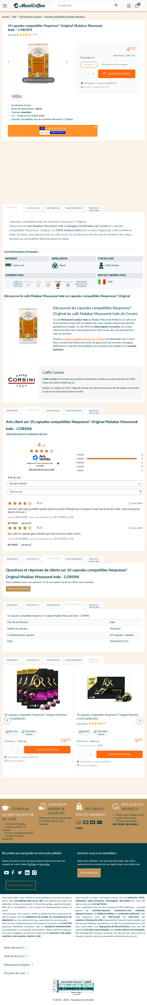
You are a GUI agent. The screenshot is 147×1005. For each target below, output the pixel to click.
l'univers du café (18, 814)
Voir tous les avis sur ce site (41, 469)
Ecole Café (66, 923)
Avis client (33, 208)
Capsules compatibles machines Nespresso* (64, 17)
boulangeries (112, 901)
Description (12, 208)
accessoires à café (122, 910)
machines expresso (101, 910)
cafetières (139, 910)
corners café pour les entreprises (129, 930)
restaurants (80, 901)
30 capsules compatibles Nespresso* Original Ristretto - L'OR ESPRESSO (108, 716)
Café (14, 17)
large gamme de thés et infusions (114, 926)
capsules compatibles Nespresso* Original (83, 339)
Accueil (5, 17)
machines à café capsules (14, 936)
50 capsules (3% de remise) (114, 64)
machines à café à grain (60, 933)
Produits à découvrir (94, 209)
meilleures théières (105, 914)
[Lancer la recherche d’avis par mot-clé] (140, 492)
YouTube (31, 864)
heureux (133, 807)
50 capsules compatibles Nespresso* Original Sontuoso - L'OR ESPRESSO (36, 716)
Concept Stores (99, 904)
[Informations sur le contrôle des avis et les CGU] (58, 463)
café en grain (114, 917)
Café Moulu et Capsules (30, 17)
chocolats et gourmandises (96, 930)
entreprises (132, 898)
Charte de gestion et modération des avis (27, 434)
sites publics (125, 901)
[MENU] (5, 6)
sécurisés (90, 812)
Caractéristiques (73, 208)
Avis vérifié (137, 503)
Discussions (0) (53, 208)
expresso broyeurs (84, 914)
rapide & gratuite (57, 809)
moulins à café (33, 936)
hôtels (141, 898)
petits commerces (95, 901)
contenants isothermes (128, 914)
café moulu (133, 917)
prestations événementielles (58, 926)
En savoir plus (89, 873)
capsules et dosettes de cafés (89, 920)
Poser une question (18, 589)
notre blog (44, 864)
